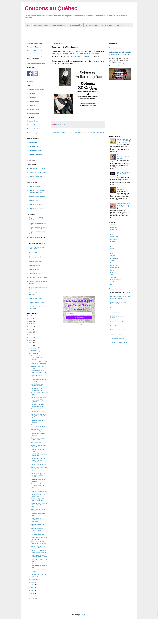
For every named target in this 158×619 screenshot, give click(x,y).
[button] (79, 305)
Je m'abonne (79, 318)
